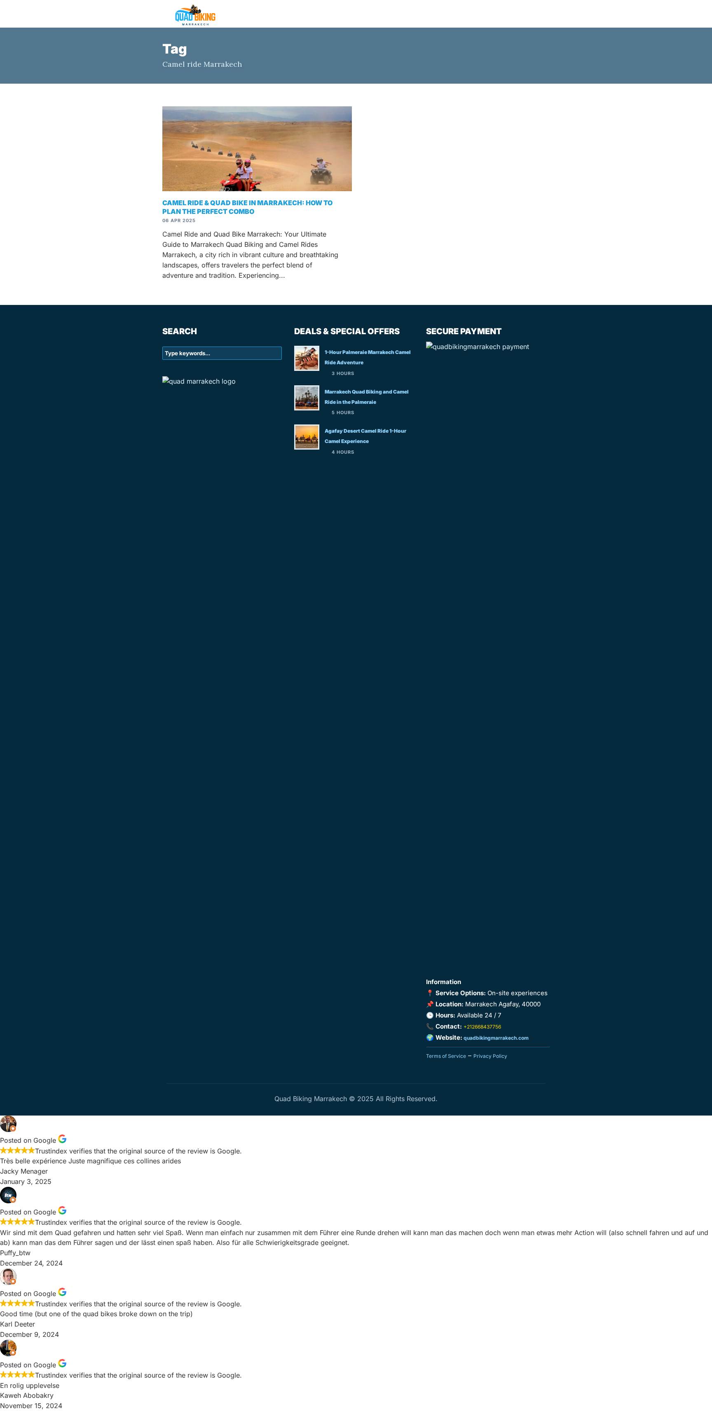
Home (345, 13)
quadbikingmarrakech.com (495, 1038)
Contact (527, 13)
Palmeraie (450, 13)
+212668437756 (482, 1027)
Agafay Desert (393, 13)
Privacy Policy (490, 1056)
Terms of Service (446, 1056)
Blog (490, 13)
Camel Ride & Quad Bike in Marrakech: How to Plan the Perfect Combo (247, 207)
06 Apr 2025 (179, 220)
